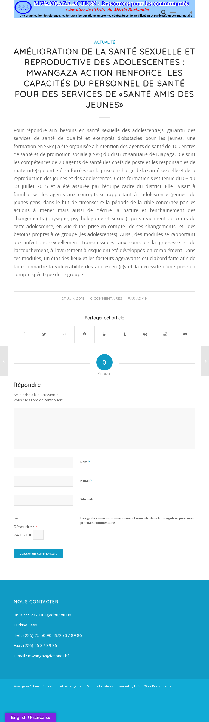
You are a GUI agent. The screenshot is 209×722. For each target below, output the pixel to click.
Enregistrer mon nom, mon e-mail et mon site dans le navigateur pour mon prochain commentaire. (137, 520)
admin (142, 298)
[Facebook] (191, 12)
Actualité (104, 42)
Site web (86, 499)
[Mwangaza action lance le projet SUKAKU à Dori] (4, 361)
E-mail (86, 480)
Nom (85, 461)
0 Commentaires (106, 298)
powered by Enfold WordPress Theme (143, 686)
